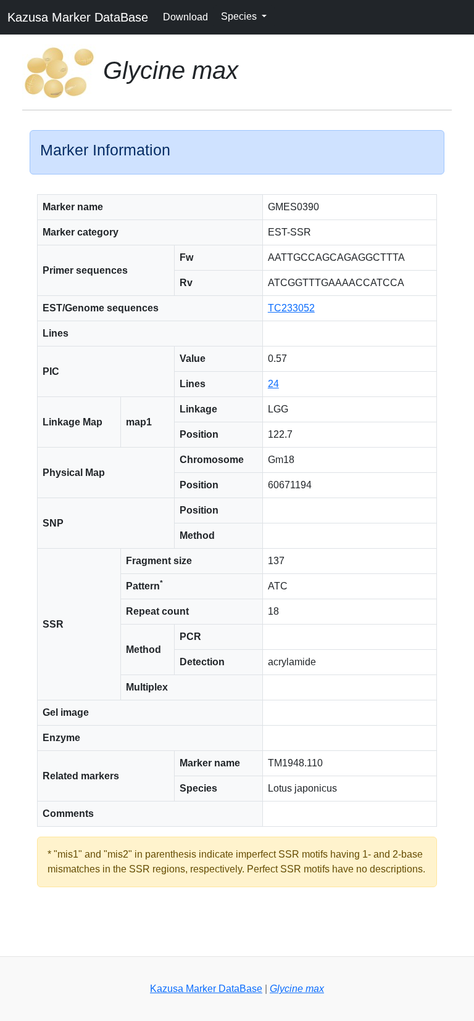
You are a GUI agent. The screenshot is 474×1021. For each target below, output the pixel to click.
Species (240, 16)
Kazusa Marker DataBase (77, 17)
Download (185, 17)
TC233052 (291, 308)
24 (273, 384)
